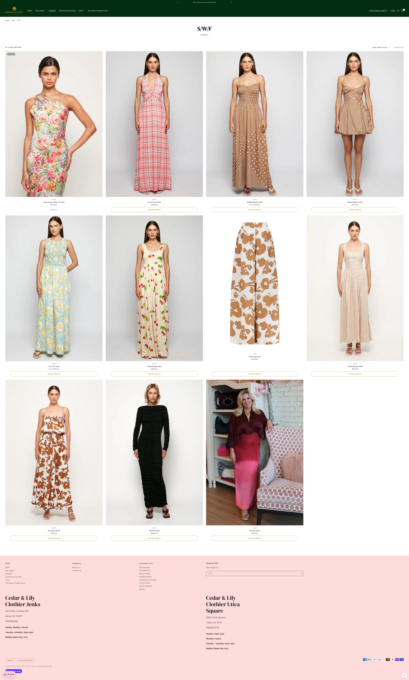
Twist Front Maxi (154, 202)
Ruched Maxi (154, 531)
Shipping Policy (145, 577)
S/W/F (54, 199)
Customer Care (146, 563)
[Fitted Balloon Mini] (355, 124)
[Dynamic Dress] (54, 452)
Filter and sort (15, 47)
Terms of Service (145, 586)
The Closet (39, 11)
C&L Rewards (144, 567)
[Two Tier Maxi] (54, 288)
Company (76, 563)
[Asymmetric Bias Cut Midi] (54, 124)
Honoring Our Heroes (147, 580)
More (81, 11)
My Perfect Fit (144, 571)
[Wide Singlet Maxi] (154, 288)
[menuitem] (30, 10)
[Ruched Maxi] (154, 452)
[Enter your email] (301, 573)
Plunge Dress (254, 531)
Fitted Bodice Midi (355, 366)
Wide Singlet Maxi (154, 366)
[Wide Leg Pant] (254, 283)
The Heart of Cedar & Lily (97, 11)
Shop (13, 20)
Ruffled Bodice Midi (255, 202)
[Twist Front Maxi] (154, 124)
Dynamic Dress (54, 531)
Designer (52, 11)
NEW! (30, 11)
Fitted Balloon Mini (355, 202)
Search (142, 589)
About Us (76, 567)
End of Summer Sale (67, 11)
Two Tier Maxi (53, 366)
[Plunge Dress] (254, 452)
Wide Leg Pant (255, 357)
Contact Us (76, 571)
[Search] (398, 11)
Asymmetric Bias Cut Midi (53, 202)
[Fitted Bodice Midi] (355, 288)
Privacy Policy (144, 583)
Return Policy (144, 574)
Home (7, 20)
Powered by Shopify (45, 666)
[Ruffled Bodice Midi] (254, 124)
